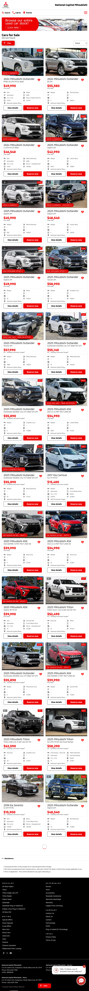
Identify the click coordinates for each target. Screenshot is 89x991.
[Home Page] (6, 5)
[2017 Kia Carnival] (66, 458)
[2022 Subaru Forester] (66, 920)
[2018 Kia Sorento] (23, 788)
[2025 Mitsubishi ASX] (66, 392)
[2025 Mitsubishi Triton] (66, 590)
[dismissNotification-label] (84, 966)
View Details (13, 108)
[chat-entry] (81, 980)
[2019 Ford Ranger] (23, 854)
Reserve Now (32, 108)
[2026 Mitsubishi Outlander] (66, 854)
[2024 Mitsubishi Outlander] (23, 62)
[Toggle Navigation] (85, 13)
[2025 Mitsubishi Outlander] (66, 128)
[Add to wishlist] (39, 80)
